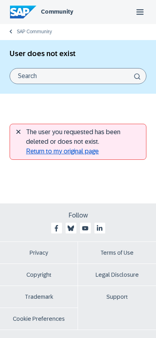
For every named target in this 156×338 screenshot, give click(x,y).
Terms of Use (117, 252)
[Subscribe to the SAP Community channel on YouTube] (85, 228)
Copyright (39, 275)
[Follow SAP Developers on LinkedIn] (99, 228)
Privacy (39, 252)
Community (57, 11)
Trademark (39, 297)
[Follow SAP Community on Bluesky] (71, 228)
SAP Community (34, 31)
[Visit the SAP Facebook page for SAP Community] (56, 228)
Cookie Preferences (39, 319)
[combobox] (78, 76)
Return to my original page (62, 151)
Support (117, 297)
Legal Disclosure (117, 275)
